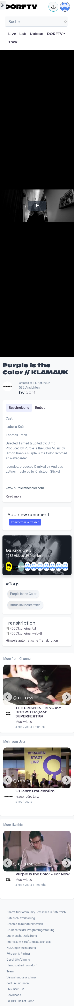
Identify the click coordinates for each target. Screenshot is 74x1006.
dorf (30, 392)
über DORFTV (15, 989)
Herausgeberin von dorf (22, 965)
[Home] (25, 6)
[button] (53, 7)
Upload (37, 34)
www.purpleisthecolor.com (25, 488)
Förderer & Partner (18, 953)
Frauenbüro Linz (27, 796)
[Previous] (7, 696)
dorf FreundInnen (18, 983)
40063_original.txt (23, 628)
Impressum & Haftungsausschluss (29, 942)
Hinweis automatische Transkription (32, 640)
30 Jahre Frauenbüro (34, 791)
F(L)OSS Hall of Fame (20, 1001)
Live (12, 34)
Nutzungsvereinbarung (21, 948)
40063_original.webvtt (26, 633)
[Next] (66, 696)
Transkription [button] (20, 623)
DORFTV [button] (55, 34)
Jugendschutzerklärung (22, 936)
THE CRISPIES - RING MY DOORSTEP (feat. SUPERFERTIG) (38, 712)
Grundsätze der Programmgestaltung (30, 930)
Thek (12, 42)
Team (10, 971)
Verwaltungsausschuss (22, 977)
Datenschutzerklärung (21, 918)
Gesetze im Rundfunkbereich (25, 924)
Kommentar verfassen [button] (25, 522)
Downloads (14, 995)
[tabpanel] (37, 457)
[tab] (19, 408)
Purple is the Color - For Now (42, 874)
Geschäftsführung (18, 959)
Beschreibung (19, 408)
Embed (40, 408)
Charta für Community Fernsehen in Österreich (36, 912)
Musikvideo (18, 550)
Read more (13, 496)
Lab (23, 34)
